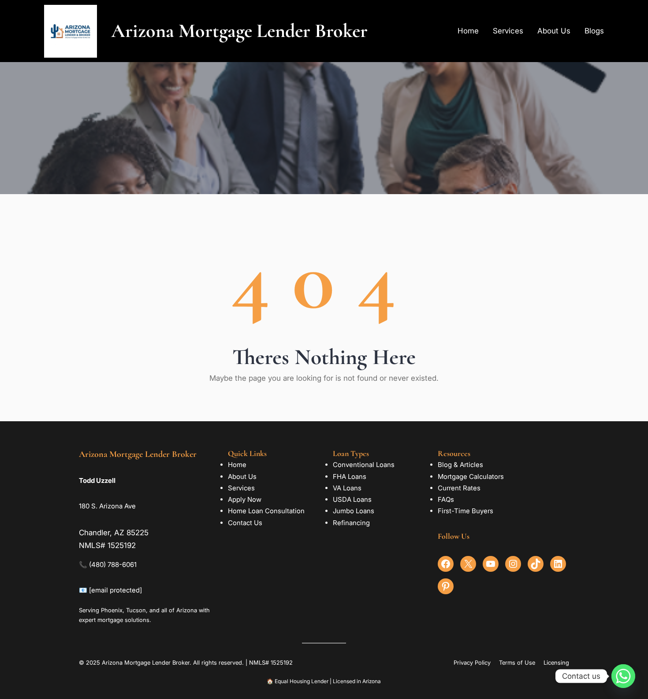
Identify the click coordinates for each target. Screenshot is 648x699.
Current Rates (459, 488)
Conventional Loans (364, 464)
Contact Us (245, 523)
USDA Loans (352, 499)
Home (237, 464)
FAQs (446, 499)
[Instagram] (513, 564)
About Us (242, 476)
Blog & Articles (460, 464)
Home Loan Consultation (266, 511)
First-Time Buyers (465, 511)
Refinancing (351, 523)
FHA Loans (349, 476)
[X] (468, 564)
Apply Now (244, 499)
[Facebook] (446, 564)
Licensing (556, 662)
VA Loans (347, 488)
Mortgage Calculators (471, 476)
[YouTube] (491, 564)
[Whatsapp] (623, 676)
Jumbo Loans (353, 511)
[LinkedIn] (558, 564)
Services (241, 488)
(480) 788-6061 (113, 564)
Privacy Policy (472, 662)
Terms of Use (517, 662)
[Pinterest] (446, 586)
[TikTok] (536, 564)
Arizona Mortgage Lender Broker (239, 31)
